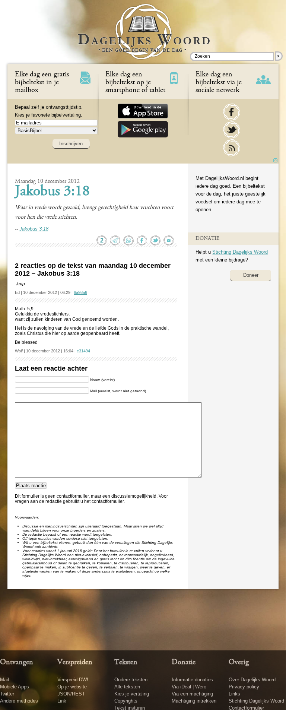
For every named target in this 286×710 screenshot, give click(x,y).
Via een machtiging (192, 694)
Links (234, 694)
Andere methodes (19, 701)
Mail (4, 679)
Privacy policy (244, 687)
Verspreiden (74, 662)
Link (61, 701)
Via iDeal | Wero (189, 687)
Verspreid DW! (72, 679)
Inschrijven (71, 143)
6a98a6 (80, 292)
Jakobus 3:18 (52, 191)
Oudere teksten (130, 679)
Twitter (7, 694)
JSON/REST (71, 694)
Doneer (250, 275)
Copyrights (125, 701)
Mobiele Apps (14, 687)
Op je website (72, 687)
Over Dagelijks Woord (252, 679)
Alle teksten (127, 687)
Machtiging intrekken (194, 701)
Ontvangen (16, 662)
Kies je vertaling (131, 694)
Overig (239, 662)
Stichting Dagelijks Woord (240, 252)
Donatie (184, 662)
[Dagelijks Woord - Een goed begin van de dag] (143, 37)
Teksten (125, 662)
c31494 (83, 351)
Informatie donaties (192, 679)
